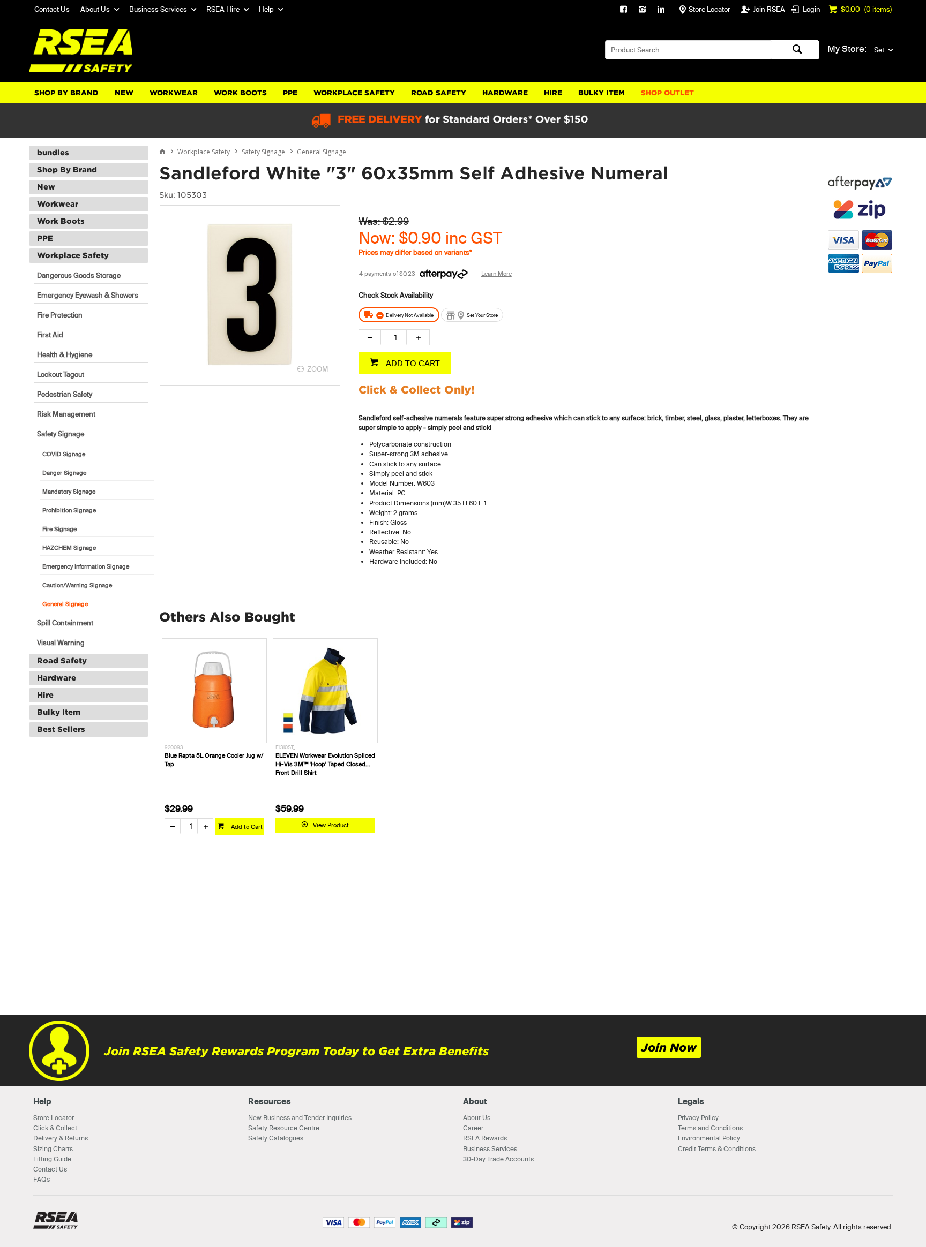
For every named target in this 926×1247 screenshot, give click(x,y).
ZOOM (317, 369)
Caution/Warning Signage (77, 585)
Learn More (496, 273)
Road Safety (438, 93)
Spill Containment (65, 622)
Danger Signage (64, 473)
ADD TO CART (412, 363)
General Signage (65, 604)
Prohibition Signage (69, 510)
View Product (331, 825)
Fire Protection (60, 315)
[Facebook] (623, 10)
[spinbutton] (393, 337)
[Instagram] (642, 10)
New (124, 93)
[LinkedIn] (661, 10)
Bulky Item (601, 93)
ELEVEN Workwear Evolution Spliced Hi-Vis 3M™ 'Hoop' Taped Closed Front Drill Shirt (325, 764)
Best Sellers (61, 729)
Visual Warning (61, 642)
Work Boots (240, 93)
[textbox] (688, 49)
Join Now (669, 1047)
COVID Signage (63, 454)
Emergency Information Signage (85, 566)
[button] (860, 326)
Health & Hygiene (64, 354)
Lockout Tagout (60, 374)
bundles (53, 152)
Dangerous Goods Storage (79, 275)
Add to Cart (246, 826)
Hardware (505, 93)
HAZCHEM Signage (69, 547)
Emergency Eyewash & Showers (87, 295)
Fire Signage (59, 529)
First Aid (50, 334)
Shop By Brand (66, 93)
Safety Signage (60, 433)
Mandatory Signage (68, 491)
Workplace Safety (354, 93)
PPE (290, 93)
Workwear (174, 93)
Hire (553, 93)
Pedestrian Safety (64, 394)
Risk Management (66, 414)
